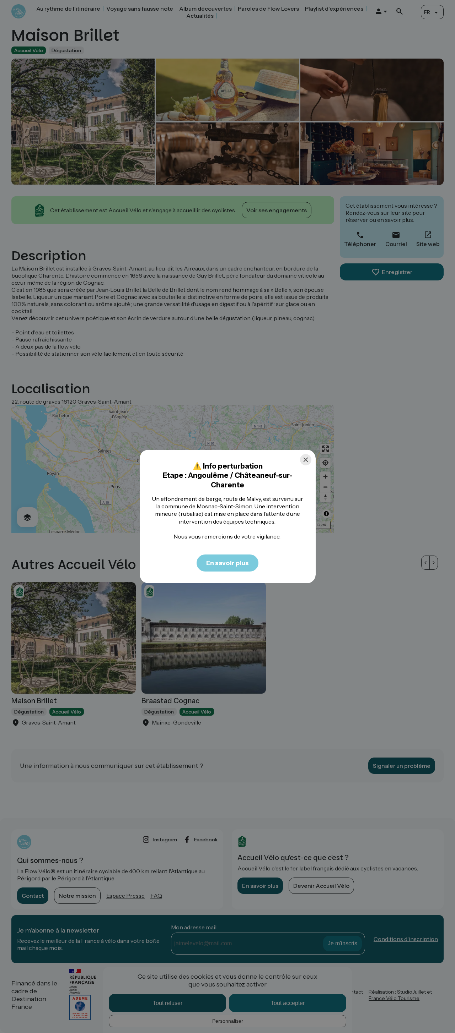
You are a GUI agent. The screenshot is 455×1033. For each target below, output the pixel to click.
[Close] (305, 459)
